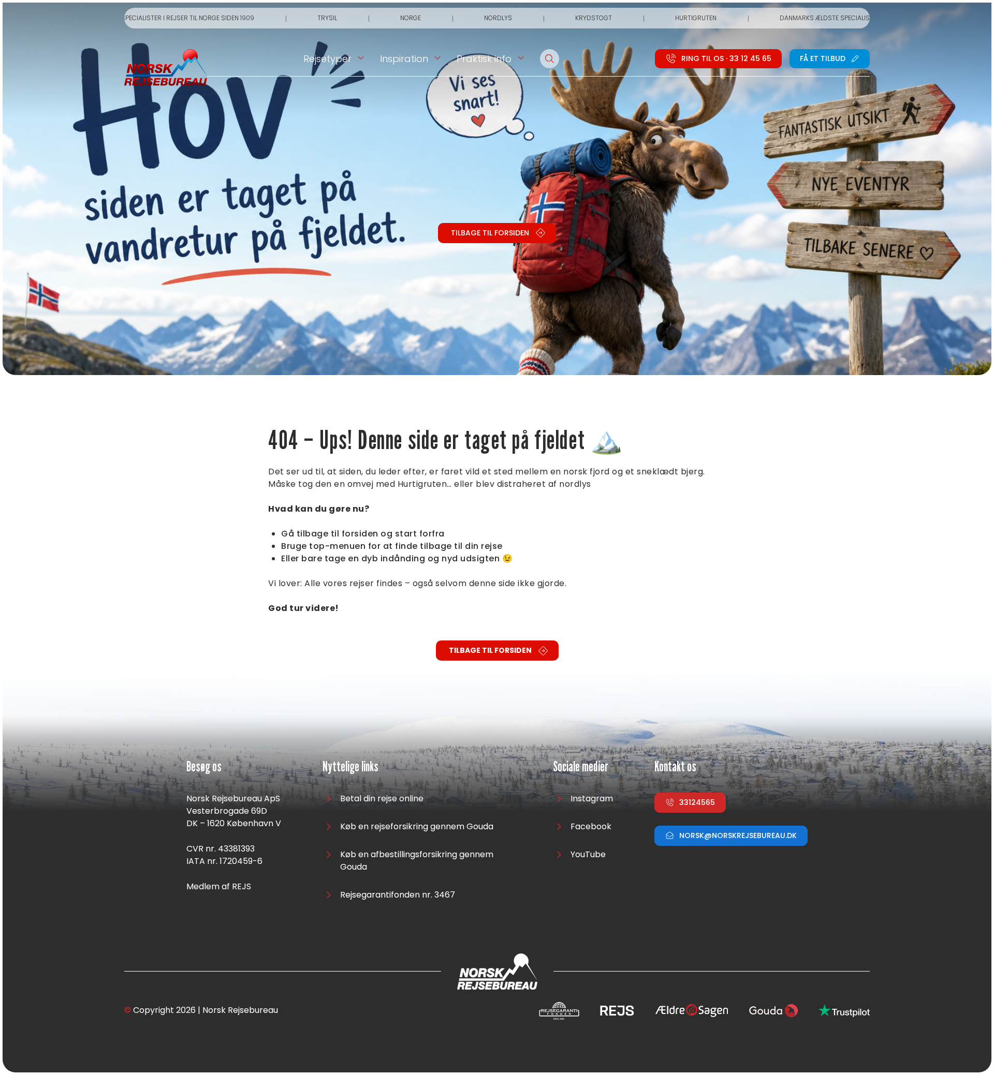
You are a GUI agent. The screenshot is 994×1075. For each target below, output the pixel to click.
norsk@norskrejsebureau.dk (738, 835)
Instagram (592, 798)
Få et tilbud (822, 58)
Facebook (591, 826)
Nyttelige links (350, 766)
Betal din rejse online (381, 798)
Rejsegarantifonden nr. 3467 (397, 895)
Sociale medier (580, 766)
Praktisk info (484, 58)
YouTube (588, 854)
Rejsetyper (327, 58)
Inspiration (404, 58)
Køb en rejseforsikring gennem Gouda (416, 826)
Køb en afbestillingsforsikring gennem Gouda (416, 860)
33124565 (697, 802)
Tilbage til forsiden (490, 233)
